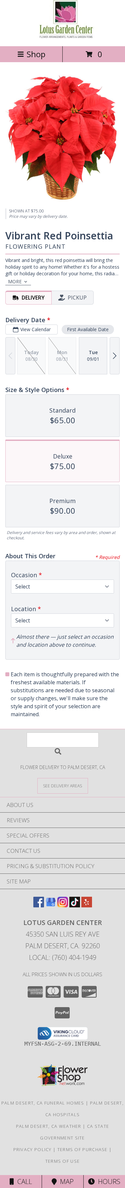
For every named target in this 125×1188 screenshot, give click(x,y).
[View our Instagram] (62, 905)
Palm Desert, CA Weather (48, 1126)
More (15, 281)
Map (65, 1181)
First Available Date (88, 329)
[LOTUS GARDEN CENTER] (62, 36)
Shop (36, 54)
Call (23, 1181)
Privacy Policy (32, 1149)
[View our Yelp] (86, 905)
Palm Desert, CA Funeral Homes (42, 1103)
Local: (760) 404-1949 (62, 957)
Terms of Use (62, 1161)
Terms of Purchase (82, 1149)
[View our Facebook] (38, 905)
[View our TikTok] (74, 905)
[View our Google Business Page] (50, 905)
